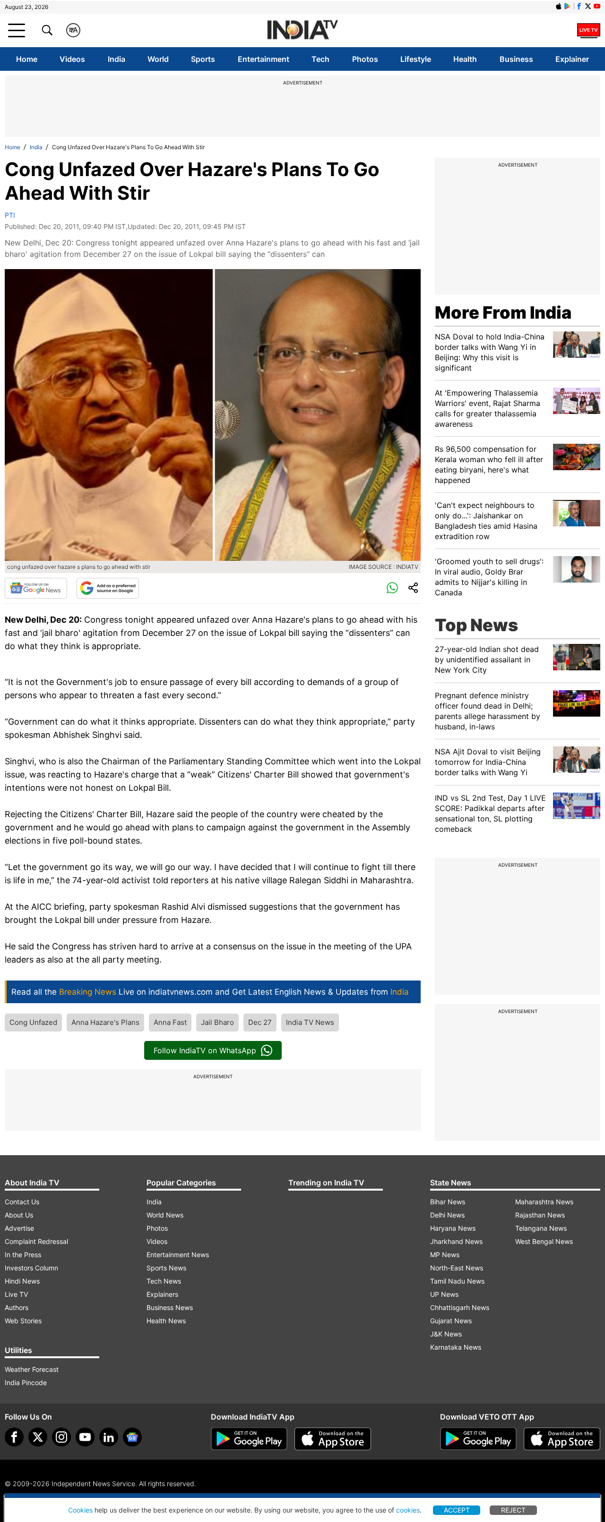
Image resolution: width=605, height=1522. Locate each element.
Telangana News (541, 1228)
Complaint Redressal (36, 1241)
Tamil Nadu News (457, 1281)
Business (516, 59)
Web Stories (23, 1321)
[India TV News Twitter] (588, 6)
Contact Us (22, 1202)
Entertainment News (178, 1255)
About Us (19, 1215)
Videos (72, 59)
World (158, 59)
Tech (320, 59)
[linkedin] (108, 1437)
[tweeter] (37, 1437)
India (116, 59)
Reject (513, 1510)
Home (26, 59)
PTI (10, 215)
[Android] (567, 6)
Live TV (16, 1294)
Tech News (164, 1281)
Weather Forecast (32, 1369)
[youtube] (85, 1437)
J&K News (446, 1334)
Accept (457, 1510)
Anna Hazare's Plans (105, 1022)
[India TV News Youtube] (597, 6)
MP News (444, 1255)
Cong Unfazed (33, 1022)
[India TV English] (302, 30)
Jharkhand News (456, 1241)
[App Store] (332, 1439)
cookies (408, 1510)
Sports (203, 59)
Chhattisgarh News (459, 1307)
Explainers (162, 1294)
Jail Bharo (217, 1022)
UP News (444, 1294)
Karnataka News (455, 1347)
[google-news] (132, 1437)
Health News (166, 1321)
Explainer (572, 59)
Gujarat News (451, 1321)
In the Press (23, 1255)
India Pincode (26, 1382)
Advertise (19, 1228)
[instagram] (61, 1437)
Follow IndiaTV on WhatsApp (205, 1050)
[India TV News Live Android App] (249, 1439)
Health (465, 59)
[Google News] (36, 588)
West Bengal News (544, 1241)
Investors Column (31, 1268)
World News (165, 1215)
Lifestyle (415, 59)
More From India (503, 312)
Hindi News (22, 1281)
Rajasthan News (540, 1215)
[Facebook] (14, 1437)
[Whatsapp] (392, 588)
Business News (170, 1307)
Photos (365, 59)
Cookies (80, 1510)
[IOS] (558, 6)
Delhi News (447, 1215)
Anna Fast (170, 1022)
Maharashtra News (544, 1202)
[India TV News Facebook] (579, 6)
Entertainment (263, 59)
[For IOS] (562, 1439)
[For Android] (478, 1439)
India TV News (310, 1022)
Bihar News (447, 1202)
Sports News (166, 1268)
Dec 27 (260, 1022)
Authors (16, 1307)
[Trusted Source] (108, 588)
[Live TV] (588, 30)
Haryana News (452, 1228)
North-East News (456, 1268)
